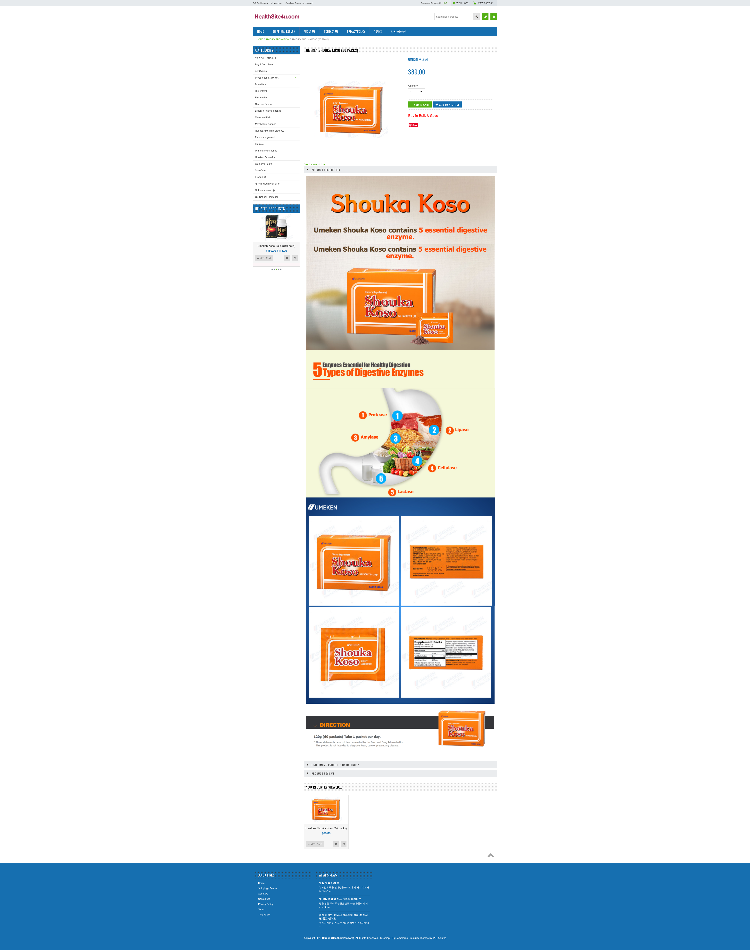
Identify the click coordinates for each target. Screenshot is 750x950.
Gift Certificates (260, 2)
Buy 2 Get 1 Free (264, 64)
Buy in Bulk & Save (423, 115)
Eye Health (261, 97)
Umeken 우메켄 (418, 59)
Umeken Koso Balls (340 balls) (276, 246)
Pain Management (265, 137)
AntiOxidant (261, 71)
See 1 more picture (314, 164)
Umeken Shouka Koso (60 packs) (326, 828)
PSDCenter (439, 938)
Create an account (303, 2)
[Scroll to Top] (492, 856)
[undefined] (351, 137)
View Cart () (485, 2)
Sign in (289, 2)
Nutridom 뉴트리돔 (265, 190)
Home (260, 39)
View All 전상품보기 (265, 57)
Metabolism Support (265, 123)
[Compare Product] (485, 16)
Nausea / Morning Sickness (269, 130)
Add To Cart (264, 258)
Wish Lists (462, 2)
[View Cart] (493, 16)
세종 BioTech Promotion (267, 183)
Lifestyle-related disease (268, 110)
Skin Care (260, 170)
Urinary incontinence (266, 150)
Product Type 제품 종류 (267, 77)
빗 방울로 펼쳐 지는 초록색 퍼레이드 (340, 899)
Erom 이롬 (260, 176)
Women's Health (263, 163)
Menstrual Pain (263, 117)
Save (414, 125)
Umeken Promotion (277, 39)
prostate (259, 143)
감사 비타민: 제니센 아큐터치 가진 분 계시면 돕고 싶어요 (343, 916)
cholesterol (261, 90)
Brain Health (261, 84)
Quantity (413, 85)
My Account (276, 2)
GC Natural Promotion (267, 196)
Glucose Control (263, 104)
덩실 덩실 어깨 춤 (329, 883)
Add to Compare (295, 258)
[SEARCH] (476, 16)
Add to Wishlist (287, 258)
